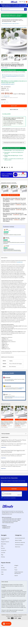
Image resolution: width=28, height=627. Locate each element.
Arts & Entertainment (20, 538)
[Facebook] (2, 167)
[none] (14, 41)
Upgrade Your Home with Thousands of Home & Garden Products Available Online (13, 440)
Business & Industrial (20, 542)
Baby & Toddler (18, 540)
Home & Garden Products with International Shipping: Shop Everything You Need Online (13, 461)
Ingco (2, 574)
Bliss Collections (15, 62)
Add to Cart (7, 419)
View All (16, 575)
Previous (1, 417)
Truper (15, 569)
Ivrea (2, 572)
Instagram (12, 601)
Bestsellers (3, 543)
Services (3, 548)
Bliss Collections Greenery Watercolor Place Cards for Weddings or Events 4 (21, 423)
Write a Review (4, 67)
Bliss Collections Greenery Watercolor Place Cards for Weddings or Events (7, 423)
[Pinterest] (12, 167)
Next (26, 417)
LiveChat (4, 526)
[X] (9, 167)
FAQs (2, 546)
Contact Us (3, 550)
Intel (2, 565)
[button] (14, 109)
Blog (2, 554)
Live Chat (3, 552)
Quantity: (3, 99)
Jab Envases (4, 569)
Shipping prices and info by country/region (13, 142)
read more (3, 447)
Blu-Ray (2, 567)
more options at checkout (12, 97)
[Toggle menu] (2, 2)
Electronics (17, 546)
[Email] (5, 167)
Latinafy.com (19, 262)
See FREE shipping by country (8, 84)
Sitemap (3, 556)
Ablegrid (16, 565)
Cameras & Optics (19, 544)
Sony (15, 567)
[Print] (7, 167)
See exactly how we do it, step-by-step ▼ (10, 23)
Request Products (5, 541)
